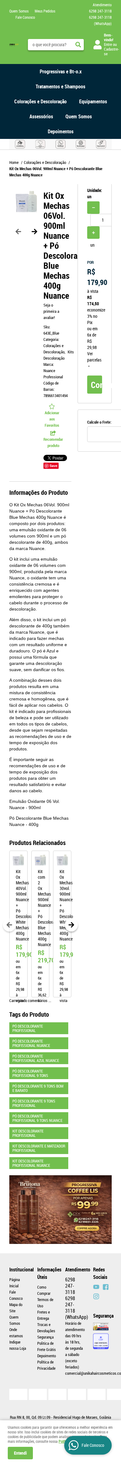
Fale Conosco (25, 17)
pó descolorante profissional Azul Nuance (35, 1058)
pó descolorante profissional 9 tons (30, 1073)
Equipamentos (93, 101)
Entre (108, 44)
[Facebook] (105, 1287)
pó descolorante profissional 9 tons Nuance (37, 1118)
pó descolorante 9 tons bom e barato (37, 1088)
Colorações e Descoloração (40, 101)
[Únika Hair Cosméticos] (96, 1296)
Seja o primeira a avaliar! (51, 311)
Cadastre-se (111, 51)
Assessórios (41, 116)
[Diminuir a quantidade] (93, 207)
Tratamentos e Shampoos (60, 86)
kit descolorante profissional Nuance (31, 1163)
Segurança (45, 1337)
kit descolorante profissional (27, 1133)
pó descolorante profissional (27, 1028)
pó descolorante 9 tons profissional (33, 1103)
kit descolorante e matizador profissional (38, 1148)
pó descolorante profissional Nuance (31, 1043)
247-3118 (100, 10)
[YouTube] (96, 1287)
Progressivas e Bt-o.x (61, 71)
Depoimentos (61, 131)
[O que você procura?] (78, 44)
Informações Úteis (46, 1273)
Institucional (18, 1269)
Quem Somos (19, 10)
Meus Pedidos (45, 10)
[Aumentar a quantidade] (93, 232)
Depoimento (46, 1355)
